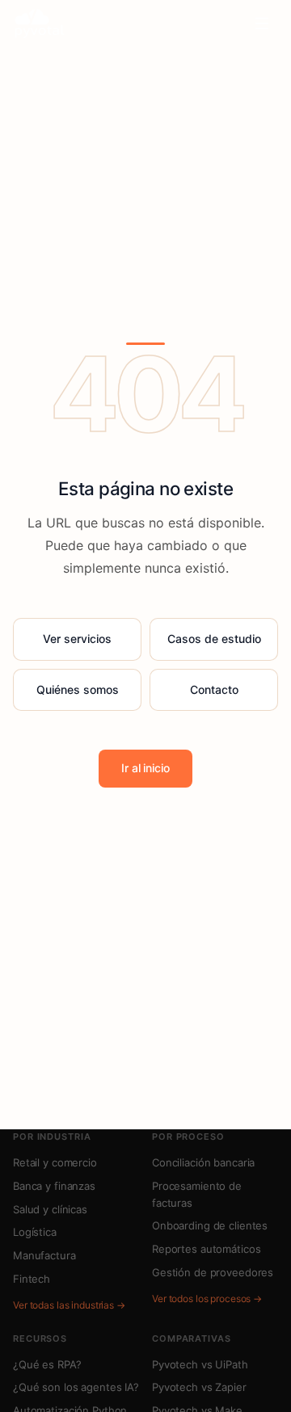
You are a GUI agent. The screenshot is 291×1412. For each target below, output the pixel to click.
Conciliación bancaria (203, 1162)
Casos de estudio (214, 638)
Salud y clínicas (50, 1209)
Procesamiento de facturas (197, 1194)
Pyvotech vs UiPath (200, 1364)
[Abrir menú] (262, 23)
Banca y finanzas (54, 1185)
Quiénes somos (77, 689)
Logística (35, 1231)
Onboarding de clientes (210, 1225)
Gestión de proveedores (212, 1272)
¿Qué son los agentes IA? (76, 1386)
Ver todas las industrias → (69, 1305)
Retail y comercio (55, 1162)
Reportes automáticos (206, 1248)
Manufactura (44, 1255)
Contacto (214, 689)
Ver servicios (77, 638)
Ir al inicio (145, 768)
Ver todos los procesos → (207, 1298)
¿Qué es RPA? (47, 1364)
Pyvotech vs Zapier (199, 1386)
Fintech (31, 1278)
